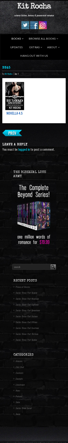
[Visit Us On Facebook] (34, 28)
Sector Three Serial (24, 408)
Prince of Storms (23, 287)
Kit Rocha (34, 6)
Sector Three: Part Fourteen (27, 328)
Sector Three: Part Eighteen (27, 304)
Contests (19, 372)
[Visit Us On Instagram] (42, 28)
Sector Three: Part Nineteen (27, 298)
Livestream (20, 384)
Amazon (19, 361)
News (18, 390)
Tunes (18, 414)
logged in (24, 149)
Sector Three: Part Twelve (26, 339)
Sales (18, 402)
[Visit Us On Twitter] (25, 28)
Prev (12, 133)
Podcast (19, 396)
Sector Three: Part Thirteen (27, 334)
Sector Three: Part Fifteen (26, 322)
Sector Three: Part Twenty (26, 292)
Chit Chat (20, 367)
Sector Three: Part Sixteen (26, 316)
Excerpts (19, 378)
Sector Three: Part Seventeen (28, 310)
